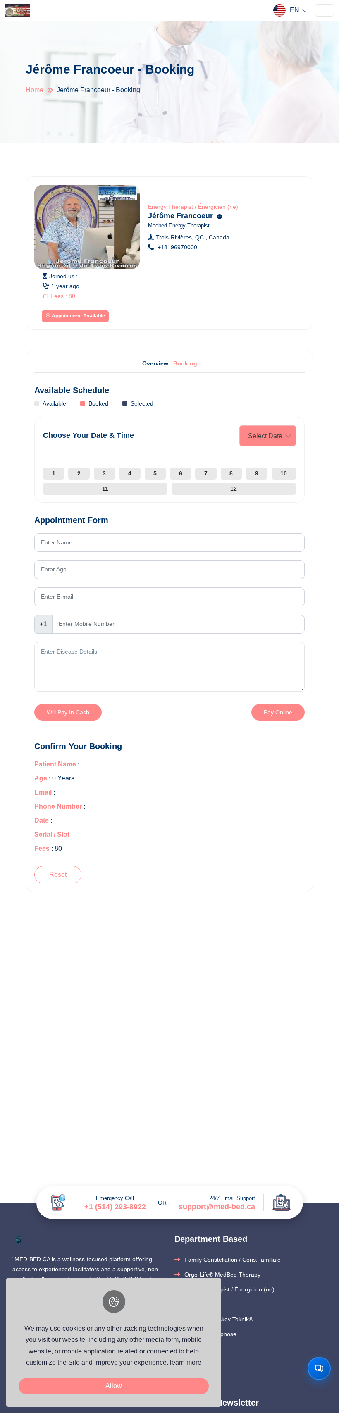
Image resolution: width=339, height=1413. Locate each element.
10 (283, 473)
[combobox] (267, 435)
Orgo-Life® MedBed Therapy (222, 1274)
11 (105, 488)
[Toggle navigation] (324, 10)
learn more (185, 1362)
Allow (113, 1385)
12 (233, 488)
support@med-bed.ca (217, 1207)
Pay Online (278, 712)
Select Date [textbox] (265, 435)
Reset (58, 874)
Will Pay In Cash (68, 712)
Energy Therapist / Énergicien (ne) (193, 206)
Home (34, 89)
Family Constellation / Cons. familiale (232, 1259)
